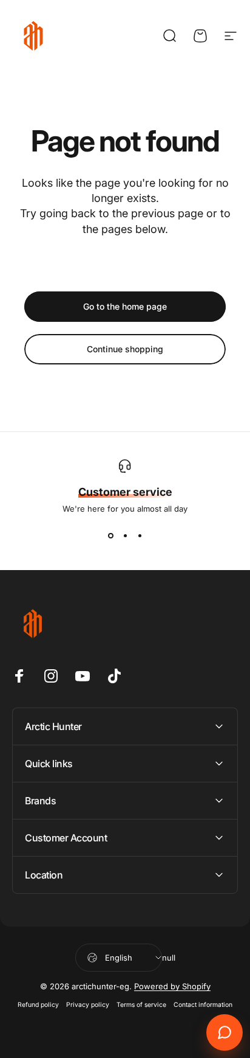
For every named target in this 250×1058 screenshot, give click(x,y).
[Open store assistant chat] (224, 1032)
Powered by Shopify (172, 986)
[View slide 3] (139, 535)
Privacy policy (87, 1005)
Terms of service (141, 1005)
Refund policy (38, 1005)
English (118, 957)
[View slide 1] (110, 535)
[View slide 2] (125, 535)
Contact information (203, 1005)
